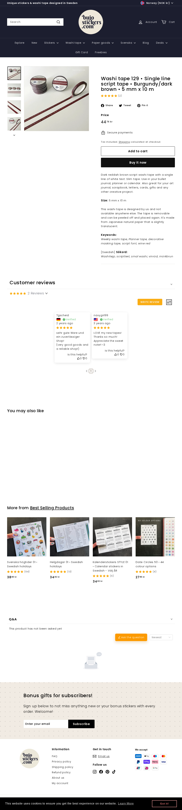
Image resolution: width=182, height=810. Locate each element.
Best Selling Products (52, 508)
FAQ (54, 756)
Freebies (101, 52)
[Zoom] (56, 98)
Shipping (124, 141)
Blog (146, 43)
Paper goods (101, 43)
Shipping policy (62, 767)
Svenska (127, 43)
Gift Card (81, 52)
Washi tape (74, 43)
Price (105, 115)
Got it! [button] (164, 803)
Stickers (50, 43)
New (34, 43)
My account (60, 783)
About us (58, 777)
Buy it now (138, 162)
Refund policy (61, 772)
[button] (86, 371)
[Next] (14, 134)
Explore (20, 43)
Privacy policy (61, 761)
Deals (160, 43)
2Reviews (36, 293)
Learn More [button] (126, 803)
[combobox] (35, 22)
